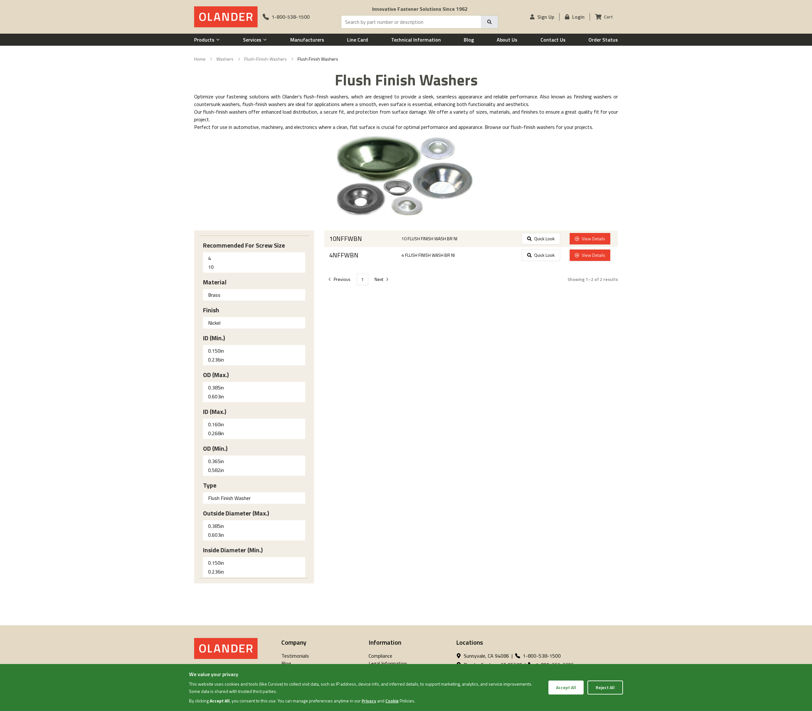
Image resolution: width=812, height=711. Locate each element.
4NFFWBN (343, 255)
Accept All (566, 687)
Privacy (369, 700)
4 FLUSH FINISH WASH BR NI (428, 255)
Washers (224, 59)
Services (252, 39)
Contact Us (553, 39)
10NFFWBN (345, 238)
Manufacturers (307, 39)
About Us (507, 39)
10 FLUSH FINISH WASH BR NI (429, 239)
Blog (469, 39)
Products (204, 39)
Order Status (603, 39)
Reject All (605, 687)
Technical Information (416, 39)
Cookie (392, 700)
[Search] (489, 22)
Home (200, 59)
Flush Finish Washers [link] (318, 59)
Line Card (357, 39)
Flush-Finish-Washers (265, 59)
